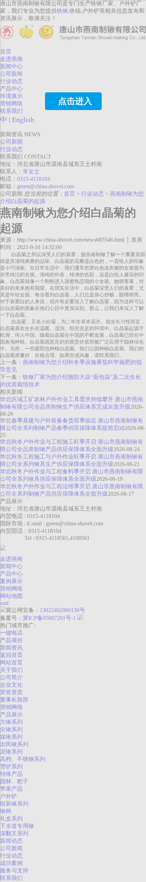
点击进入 (75, 101)
